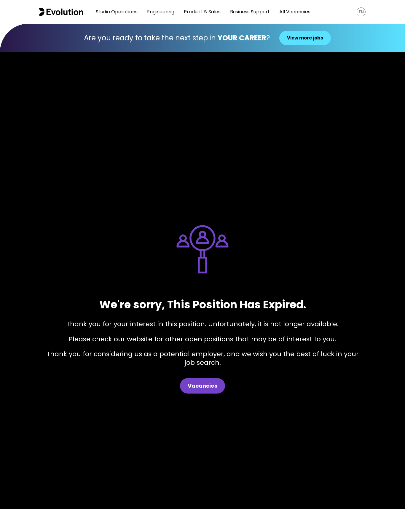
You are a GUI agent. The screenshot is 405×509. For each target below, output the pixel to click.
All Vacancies (294, 11)
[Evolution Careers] (61, 11)
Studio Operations (117, 11)
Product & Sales (202, 11)
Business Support (250, 11)
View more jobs (305, 38)
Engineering (160, 11)
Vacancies (202, 385)
